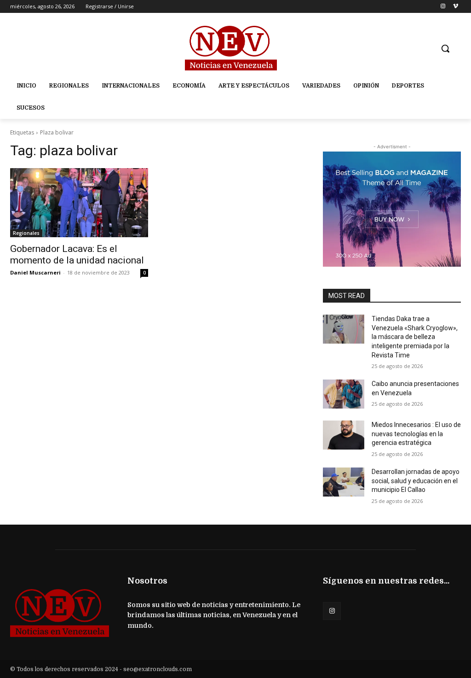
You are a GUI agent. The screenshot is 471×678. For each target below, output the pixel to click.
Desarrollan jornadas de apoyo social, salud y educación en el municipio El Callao (416, 480)
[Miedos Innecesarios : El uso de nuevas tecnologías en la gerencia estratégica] (343, 435)
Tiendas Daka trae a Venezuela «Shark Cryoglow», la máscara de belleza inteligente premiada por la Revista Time (415, 336)
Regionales (26, 233)
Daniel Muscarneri (35, 272)
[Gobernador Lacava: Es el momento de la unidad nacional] (79, 202)
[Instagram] (442, 6)
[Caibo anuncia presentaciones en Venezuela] (343, 394)
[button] (445, 48)
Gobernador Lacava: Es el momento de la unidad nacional (77, 254)
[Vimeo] (455, 6)
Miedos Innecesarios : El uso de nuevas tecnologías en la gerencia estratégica (416, 433)
